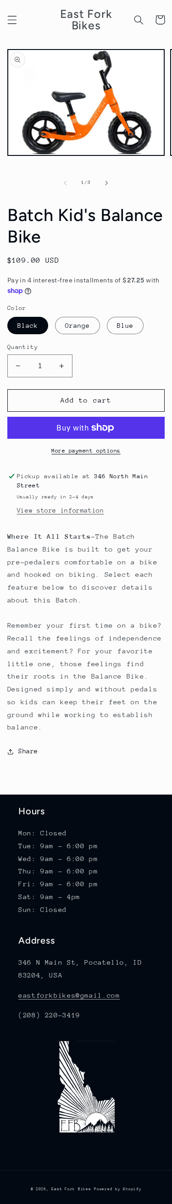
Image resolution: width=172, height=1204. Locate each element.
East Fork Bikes (71, 1189)
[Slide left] (65, 183)
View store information (60, 510)
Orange (77, 325)
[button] (11, 19)
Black (27, 325)
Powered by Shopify (117, 1189)
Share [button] (28, 751)
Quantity (22, 346)
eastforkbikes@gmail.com (69, 995)
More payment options (86, 450)
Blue (125, 325)
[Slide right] (107, 183)
